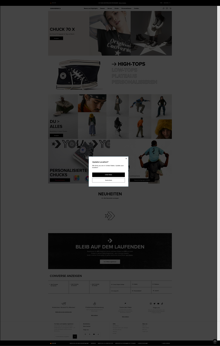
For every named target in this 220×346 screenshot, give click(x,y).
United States (108, 175)
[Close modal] (126, 158)
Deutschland (108, 180)
